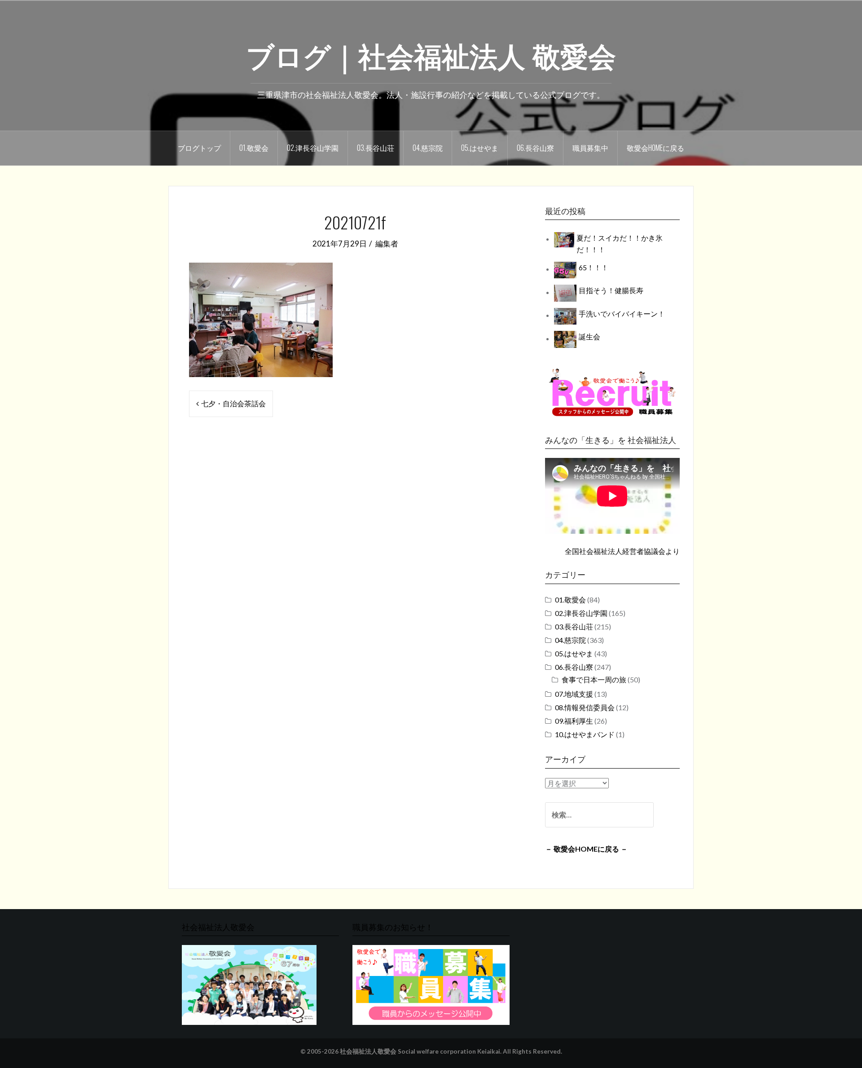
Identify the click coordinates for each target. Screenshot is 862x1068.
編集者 (386, 243)
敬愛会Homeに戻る (655, 147)
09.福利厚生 (574, 720)
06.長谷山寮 (535, 147)
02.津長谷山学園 (313, 147)
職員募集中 (590, 147)
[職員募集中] (612, 392)
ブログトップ (199, 147)
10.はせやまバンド (585, 734)
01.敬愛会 (253, 147)
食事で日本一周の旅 (594, 679)
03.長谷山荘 (375, 147)
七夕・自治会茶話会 (233, 403)
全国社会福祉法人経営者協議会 (615, 551)
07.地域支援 (574, 694)
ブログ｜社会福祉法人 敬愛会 (431, 54)
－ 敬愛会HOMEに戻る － (586, 848)
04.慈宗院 (428, 147)
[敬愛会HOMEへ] (249, 984)
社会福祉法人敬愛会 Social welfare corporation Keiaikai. (420, 1051)
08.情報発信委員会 (585, 707)
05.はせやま (479, 147)
